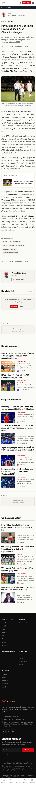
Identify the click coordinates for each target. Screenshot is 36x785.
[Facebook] (4, 731)
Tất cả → (8, 7)
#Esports (19, 593)
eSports (4, 642)
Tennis (3, 629)
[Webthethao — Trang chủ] (7, 3)
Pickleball (4, 632)
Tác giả (21, 664)
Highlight (21, 658)
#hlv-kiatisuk (15, 242)
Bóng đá (3, 21)
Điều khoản (5, 683)
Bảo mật (4, 687)
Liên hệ (4, 677)
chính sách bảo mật (18, 754)
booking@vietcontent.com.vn (12, 716)
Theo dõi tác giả (19, 279)
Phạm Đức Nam (11, 15)
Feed (20, 655)
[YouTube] (8, 731)
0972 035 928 (20, 719)
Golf (3, 636)
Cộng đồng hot (23, 661)
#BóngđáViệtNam (21, 361)
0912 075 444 (8, 719)
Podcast (4, 655)
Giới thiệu (4, 674)
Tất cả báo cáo (23, 623)
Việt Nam (10, 21)
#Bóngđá (19, 433)
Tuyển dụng (5, 680)
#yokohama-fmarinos (10, 252)
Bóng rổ (4, 626)
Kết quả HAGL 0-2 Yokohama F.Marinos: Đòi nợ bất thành (23, 182)
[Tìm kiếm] (20, 3)
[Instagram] (13, 731)
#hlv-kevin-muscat (9, 249)
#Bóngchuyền (21, 412)
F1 (2, 639)
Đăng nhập (26, 2)
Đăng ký (22, 306)
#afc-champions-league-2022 (13, 245)
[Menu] (33, 3)
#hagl (5, 242)
